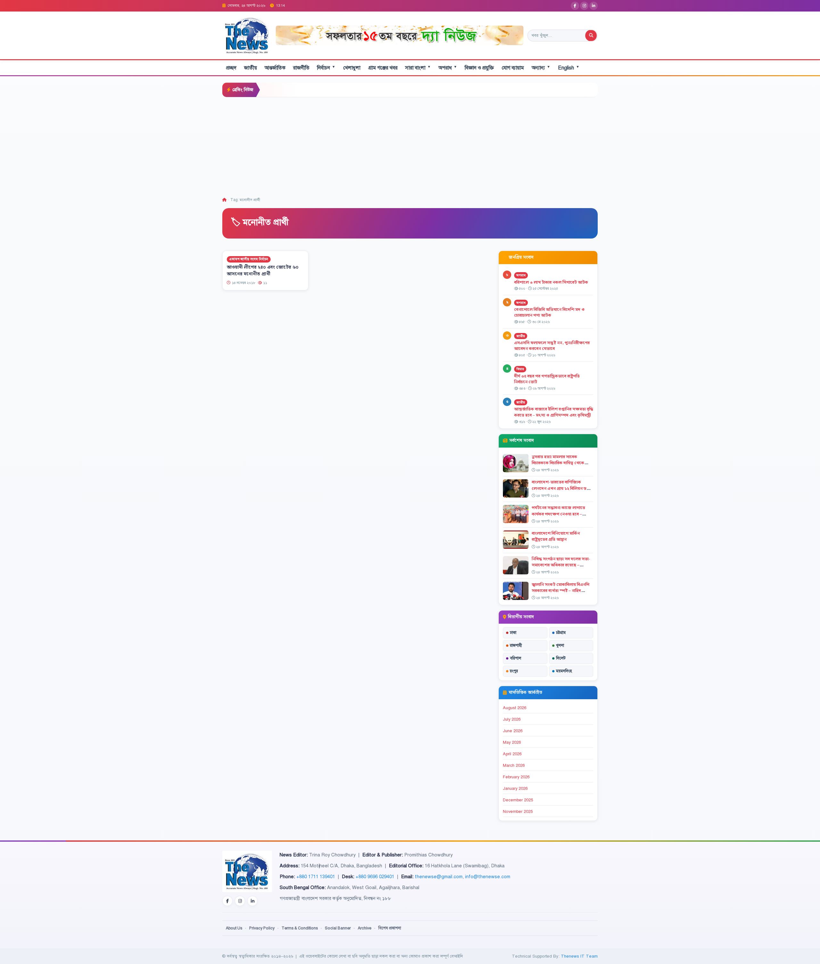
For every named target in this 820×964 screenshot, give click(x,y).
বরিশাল (515, 658)
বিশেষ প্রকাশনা (389, 928)
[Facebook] (575, 6)
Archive (364, 928)
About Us (234, 928)
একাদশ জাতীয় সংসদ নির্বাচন (248, 259)
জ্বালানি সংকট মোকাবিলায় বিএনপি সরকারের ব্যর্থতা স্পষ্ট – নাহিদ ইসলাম (560, 590)
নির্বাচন (326, 67)
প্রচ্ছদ (231, 68)
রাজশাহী (516, 645)
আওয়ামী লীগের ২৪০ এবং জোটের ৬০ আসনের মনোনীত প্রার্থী (263, 271)
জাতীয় (250, 68)
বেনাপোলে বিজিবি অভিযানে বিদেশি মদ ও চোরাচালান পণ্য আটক (549, 312)
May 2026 (512, 742)
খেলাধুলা (351, 68)
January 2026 (515, 788)
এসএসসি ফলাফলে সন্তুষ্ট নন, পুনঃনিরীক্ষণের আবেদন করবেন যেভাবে (552, 345)
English (568, 67)
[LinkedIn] (593, 6)
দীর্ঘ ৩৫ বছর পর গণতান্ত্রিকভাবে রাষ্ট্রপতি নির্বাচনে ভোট (547, 379)
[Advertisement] (410, 145)
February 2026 (516, 777)
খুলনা (560, 645)
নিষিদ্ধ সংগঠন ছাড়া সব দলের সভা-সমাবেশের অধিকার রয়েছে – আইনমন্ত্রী (561, 565)
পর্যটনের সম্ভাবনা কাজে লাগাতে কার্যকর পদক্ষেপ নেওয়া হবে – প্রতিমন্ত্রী (558, 513)
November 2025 (518, 811)
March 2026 (514, 765)
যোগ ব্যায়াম (513, 68)
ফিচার (520, 369)
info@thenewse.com (487, 876)
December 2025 (518, 800)
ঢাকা (513, 632)
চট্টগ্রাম (561, 632)
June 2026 (512, 730)
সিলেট (561, 658)
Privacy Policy (262, 928)
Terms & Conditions (300, 928)
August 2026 (514, 707)
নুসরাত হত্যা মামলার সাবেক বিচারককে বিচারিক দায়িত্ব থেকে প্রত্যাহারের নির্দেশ (558, 463)
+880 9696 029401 (375, 876)
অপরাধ (448, 67)
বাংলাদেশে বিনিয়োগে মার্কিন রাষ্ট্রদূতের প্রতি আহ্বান (556, 536)
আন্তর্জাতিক (275, 68)
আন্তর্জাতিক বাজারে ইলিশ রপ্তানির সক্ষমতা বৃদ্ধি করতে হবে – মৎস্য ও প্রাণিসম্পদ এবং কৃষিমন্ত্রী (553, 412)
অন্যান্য (541, 67)
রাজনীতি (301, 68)
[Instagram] (584, 6)
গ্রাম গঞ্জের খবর (383, 68)
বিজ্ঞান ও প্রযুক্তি (479, 68)
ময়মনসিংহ (564, 671)
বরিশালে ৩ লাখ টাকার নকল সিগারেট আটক (551, 282)
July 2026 (512, 719)
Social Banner (338, 928)
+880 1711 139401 (315, 876)
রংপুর (514, 671)
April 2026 (512, 754)
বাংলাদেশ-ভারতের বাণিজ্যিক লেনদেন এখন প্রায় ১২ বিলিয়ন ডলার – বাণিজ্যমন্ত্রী (562, 488)
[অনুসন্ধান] (591, 35)
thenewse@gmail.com (439, 876)
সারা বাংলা (418, 67)
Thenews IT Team (579, 956)
